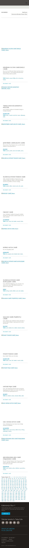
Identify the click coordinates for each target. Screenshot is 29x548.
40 (15, 481)
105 (3, 490)
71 (4, 486)
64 (15, 484)
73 (8, 486)
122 (24, 492)
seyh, (22, 186)
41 (17, 481)
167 (24, 499)
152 (8, 497)
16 (14, 478)
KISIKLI (4, 289)
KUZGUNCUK (6, 466)
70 (2, 486)
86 (10, 487)
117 (11, 492)
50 (10, 483)
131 (24, 493)
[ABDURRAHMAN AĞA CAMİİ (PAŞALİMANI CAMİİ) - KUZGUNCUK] (14, 446)
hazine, (4, 79)
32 (23, 480)
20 (23, 478)
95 (4, 489)
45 (25, 481)
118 (13, 492)
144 (11, 496)
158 (24, 497)
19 (20, 478)
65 (17, 484)
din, (17, 78)
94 (2, 489)
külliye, (14, 78)
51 (12, 483)
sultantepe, (5, 431)
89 (17, 487)
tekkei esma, (18, 429)
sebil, (4, 116)
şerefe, (11, 150)
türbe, (22, 221)
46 (2, 483)
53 (17, 483)
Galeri (12, 541)
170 (8, 500)
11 (4, 478)
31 (21, 480)
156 (19, 497)
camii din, (15, 115)
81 (25, 486)
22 (2, 480)
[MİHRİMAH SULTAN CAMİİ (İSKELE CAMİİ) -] (14, 56)
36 (6, 481)
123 (2, 493)
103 (23, 489)
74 (10, 486)
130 (22, 493)
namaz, (11, 78)
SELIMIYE (5, 394)
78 (19, 486)
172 (13, 500)
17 (16, 478)
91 (21, 487)
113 (25, 490)
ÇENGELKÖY (6, 252)
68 (23, 484)
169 (5, 500)
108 (11, 490)
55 (21, 483)
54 (19, 483)
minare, (4, 469)
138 (19, 494)
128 (16, 493)
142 (5, 496)
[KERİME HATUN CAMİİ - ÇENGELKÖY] (14, 236)
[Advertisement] (14, 33)
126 (11, 493)
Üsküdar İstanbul (5, 2)
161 (8, 499)
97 (8, 489)
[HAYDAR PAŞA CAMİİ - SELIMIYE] (14, 375)
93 (25, 487)
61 (8, 484)
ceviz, (7, 221)
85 (8, 487)
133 (5, 494)
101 (18, 489)
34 (2, 481)
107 (8, 490)
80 (23, 486)
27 (12, 480)
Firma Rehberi (4, 537)
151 (5, 497)
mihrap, (8, 290)
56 (23, 483)
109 (14, 490)
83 (4, 487)
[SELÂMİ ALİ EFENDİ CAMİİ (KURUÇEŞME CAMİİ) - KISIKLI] (14, 269)
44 (23, 481)
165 (19, 499)
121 (22, 492)
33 (25, 480)
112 (22, 490)
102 (21, 489)
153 (11, 497)
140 (24, 494)
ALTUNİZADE (6, 219)
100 (15, 489)
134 (8, 494)
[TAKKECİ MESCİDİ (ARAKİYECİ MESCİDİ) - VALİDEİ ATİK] (14, 94)
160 (5, 499)
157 (22, 497)
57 (25, 483)
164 (16, 499)
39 (12, 481)
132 (2, 494)
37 (8, 481)
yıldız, (22, 360)
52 (15, 483)
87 (12, 487)
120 (19, 492)
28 (15, 480)
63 (12, 484)
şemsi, (22, 150)
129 (19, 493)
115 (5, 492)
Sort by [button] (24, 12)
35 (4, 481)
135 (11, 494)
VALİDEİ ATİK (6, 113)
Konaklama (4, 539)
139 (22, 494)
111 (19, 490)
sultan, (13, 468)
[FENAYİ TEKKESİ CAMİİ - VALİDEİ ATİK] (14, 343)
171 (11, 500)
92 (23, 487)
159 (2, 499)
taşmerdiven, (22, 468)
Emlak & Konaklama (6, 541)
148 (22, 496)
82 (2, 487)
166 (22, 499)
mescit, (7, 150)
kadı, (19, 254)
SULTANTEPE (6, 428)
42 (19, 481)
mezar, (19, 115)
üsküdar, (17, 468)
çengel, (9, 254)
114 (2, 492)
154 (13, 497)
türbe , (7, 115)
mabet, (16, 327)
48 (6, 483)
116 (8, 492)
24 (6, 480)
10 (2, 478)
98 (10, 489)
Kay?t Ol (6, 513)
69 (25, 484)
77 (17, 486)
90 (19, 487)
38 (10, 481)
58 (2, 484)
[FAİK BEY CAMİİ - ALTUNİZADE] (14, 201)
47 (4, 483)
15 (12, 478)
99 (12, 489)
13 (8, 478)
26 (10, 480)
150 (2, 497)
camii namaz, (12, 429)
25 (8, 480)
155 (16, 497)
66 (19, 484)
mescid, (11, 115)
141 (2, 496)
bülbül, (14, 290)
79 (21, 486)
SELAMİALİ (5, 184)
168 (2, 500)
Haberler (3, 542)
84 (6, 487)
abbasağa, (23, 115)
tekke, (10, 186)
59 (4, 484)
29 (17, 480)
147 (19, 496)
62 (10, 484)
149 (24, 496)
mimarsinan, (20, 78)
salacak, (23, 327)
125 (8, 493)
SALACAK (5, 149)
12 (6, 478)
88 (15, 487)
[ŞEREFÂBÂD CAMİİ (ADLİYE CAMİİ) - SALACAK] (14, 131)
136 (13, 494)
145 (13, 496)
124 (5, 493)
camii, (14, 150)
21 (25, 478)
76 (15, 486)
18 (18, 478)
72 (6, 486)
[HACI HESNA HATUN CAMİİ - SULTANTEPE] (14, 410)
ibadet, (7, 78)
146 (16, 496)
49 (8, 483)
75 (12, 486)
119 (16, 492)
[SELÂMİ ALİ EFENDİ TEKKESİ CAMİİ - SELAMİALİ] (14, 165)
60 (6, 484)
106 (6, 490)
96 (6, 489)
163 (13, 499)
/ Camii (9, 83)
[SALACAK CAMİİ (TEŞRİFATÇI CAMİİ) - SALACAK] (14, 306)
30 (19, 480)
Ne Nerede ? (12, 537)
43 (21, 481)
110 (17, 490)
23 (4, 480)
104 (26, 489)
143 (8, 496)
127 (13, 493)
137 (16, 494)
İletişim (10, 539)
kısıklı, (11, 290)
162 (11, 499)
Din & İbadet (5, 83)
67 (21, 484)
